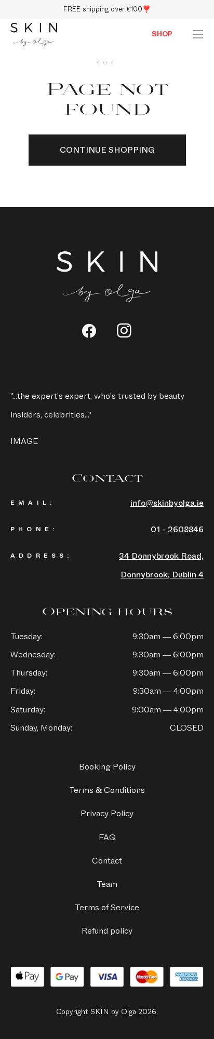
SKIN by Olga (33, 35)
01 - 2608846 (177, 529)
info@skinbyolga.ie (167, 503)
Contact (107, 861)
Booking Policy (107, 767)
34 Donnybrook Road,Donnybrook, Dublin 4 (161, 565)
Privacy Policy (107, 813)
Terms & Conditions (107, 790)
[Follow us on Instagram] (124, 330)
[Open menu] (198, 34)
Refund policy (107, 931)
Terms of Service (107, 907)
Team (107, 884)
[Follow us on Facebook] (89, 330)
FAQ (107, 837)
